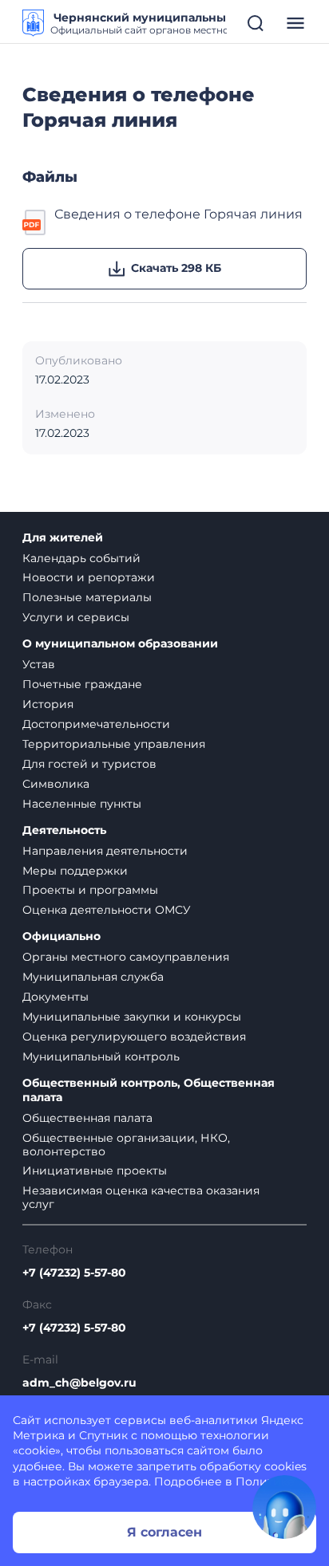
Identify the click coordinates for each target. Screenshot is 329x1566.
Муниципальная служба (93, 977)
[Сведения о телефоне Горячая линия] (35, 221)
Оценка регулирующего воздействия (134, 1036)
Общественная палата (87, 1118)
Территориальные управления (113, 744)
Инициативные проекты (94, 1170)
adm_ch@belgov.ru (79, 1383)
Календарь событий (81, 558)
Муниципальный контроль (101, 1056)
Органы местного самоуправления (125, 957)
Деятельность (64, 830)
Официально (61, 936)
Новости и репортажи (88, 577)
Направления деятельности (105, 851)
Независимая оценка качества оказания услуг (141, 1197)
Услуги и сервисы (75, 617)
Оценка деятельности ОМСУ (106, 910)
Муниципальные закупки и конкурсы (131, 1016)
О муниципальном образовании (120, 644)
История (47, 704)
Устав (38, 664)
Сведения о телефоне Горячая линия (178, 214)
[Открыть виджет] (284, 1507)
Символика (55, 784)
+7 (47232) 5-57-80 (74, 1273)
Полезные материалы (87, 597)
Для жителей (62, 538)
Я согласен (164, 1532)
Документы (55, 997)
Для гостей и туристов (89, 764)
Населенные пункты (81, 804)
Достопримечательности (96, 724)
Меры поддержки (75, 871)
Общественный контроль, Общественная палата (148, 1090)
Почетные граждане (82, 684)
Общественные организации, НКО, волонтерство (126, 1145)
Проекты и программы (90, 890)
